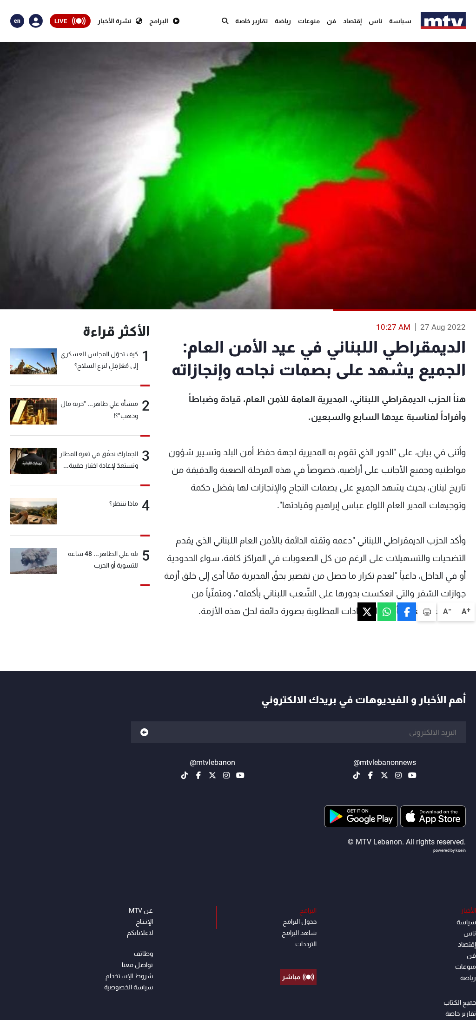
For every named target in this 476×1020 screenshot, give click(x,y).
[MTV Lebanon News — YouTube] (412, 775)
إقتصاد (352, 21)
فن (331, 21)
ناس (375, 21)
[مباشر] (298, 955)
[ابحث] (225, 21)
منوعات (309, 21)
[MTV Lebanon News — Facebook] (370, 775)
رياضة (283, 21)
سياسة (400, 21)
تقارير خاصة (251, 21)
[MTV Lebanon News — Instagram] (398, 775)
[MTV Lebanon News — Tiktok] (357, 775)
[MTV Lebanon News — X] (384, 775)
